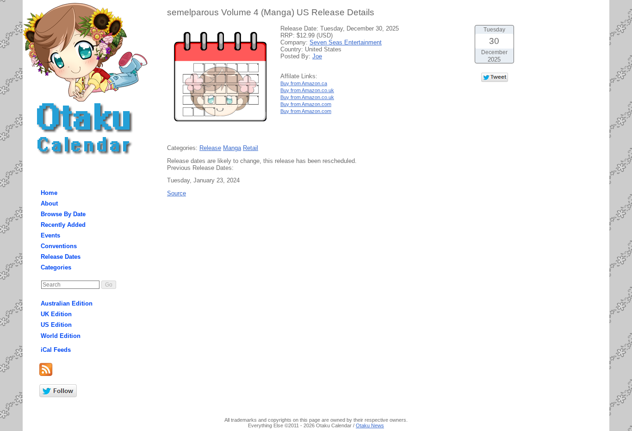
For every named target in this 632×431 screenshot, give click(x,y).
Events (50, 235)
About (49, 203)
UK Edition (56, 314)
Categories (56, 267)
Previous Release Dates (199, 167)
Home (49, 192)
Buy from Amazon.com (305, 104)
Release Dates (61, 256)
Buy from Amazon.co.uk (307, 90)
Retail (250, 147)
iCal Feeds (56, 349)
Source (176, 193)
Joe (317, 56)
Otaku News (370, 425)
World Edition (61, 335)
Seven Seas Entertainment (346, 42)
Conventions (59, 246)
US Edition (56, 324)
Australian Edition (67, 303)
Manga (232, 147)
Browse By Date (63, 214)
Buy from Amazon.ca (303, 83)
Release (210, 147)
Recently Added (63, 224)
